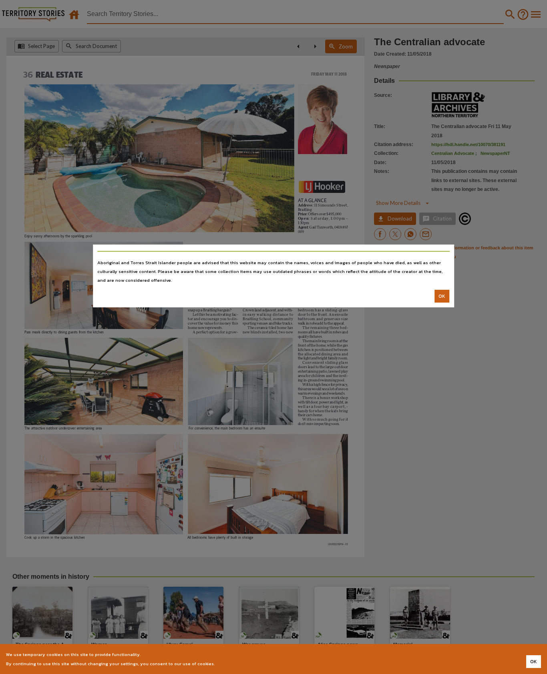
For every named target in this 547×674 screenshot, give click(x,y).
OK (441, 296)
